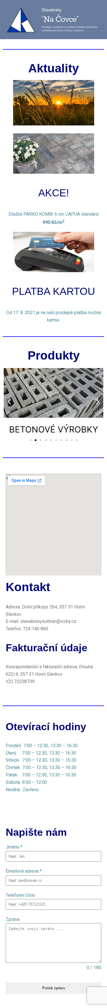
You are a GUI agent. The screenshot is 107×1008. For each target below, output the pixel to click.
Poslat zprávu (53, 988)
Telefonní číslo (20, 895)
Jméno (14, 847)
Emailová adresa (24, 871)
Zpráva (12, 919)
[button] (9, 401)
